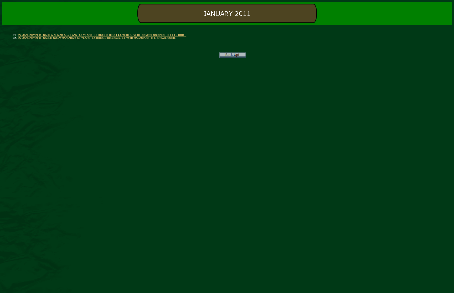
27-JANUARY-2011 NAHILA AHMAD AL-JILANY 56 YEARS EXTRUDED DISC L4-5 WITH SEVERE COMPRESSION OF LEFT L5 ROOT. (102, 35)
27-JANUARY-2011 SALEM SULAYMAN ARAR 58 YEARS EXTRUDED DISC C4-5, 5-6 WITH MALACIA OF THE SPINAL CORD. (97, 37)
